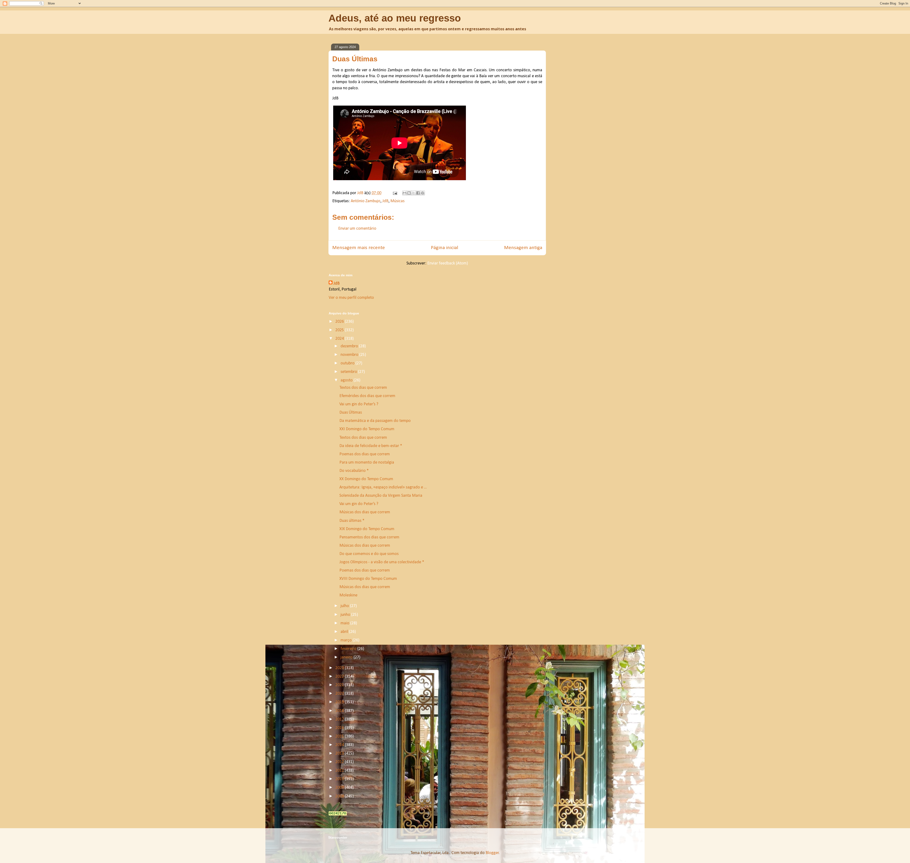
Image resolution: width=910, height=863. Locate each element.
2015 (340, 736)
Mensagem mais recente (358, 247)
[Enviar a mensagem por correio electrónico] (394, 193)
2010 (340, 779)
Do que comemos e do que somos (369, 554)
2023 (340, 668)
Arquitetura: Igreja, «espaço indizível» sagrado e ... (383, 487)
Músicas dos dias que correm (364, 512)
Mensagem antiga (523, 247)
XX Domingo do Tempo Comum (366, 479)
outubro (348, 363)
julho (345, 606)
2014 (340, 745)
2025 (340, 330)
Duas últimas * (351, 521)
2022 (340, 676)
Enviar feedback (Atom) (447, 263)
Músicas (397, 201)
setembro (349, 372)
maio (345, 623)
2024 (340, 338)
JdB (385, 201)
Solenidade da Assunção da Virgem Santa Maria (380, 495)
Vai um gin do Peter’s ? (359, 404)
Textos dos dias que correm (363, 387)
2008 (340, 796)
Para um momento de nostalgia (366, 462)
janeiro (347, 657)
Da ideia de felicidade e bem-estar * (370, 446)
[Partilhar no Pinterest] (422, 193)
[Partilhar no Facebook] (418, 193)
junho (346, 615)
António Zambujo (365, 201)
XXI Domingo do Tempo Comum (366, 429)
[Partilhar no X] (413, 193)
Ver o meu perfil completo (351, 297)
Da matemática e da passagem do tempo (375, 421)
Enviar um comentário (357, 228)
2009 (340, 787)
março (347, 640)
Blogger (492, 853)
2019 (340, 702)
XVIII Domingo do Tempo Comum (368, 579)
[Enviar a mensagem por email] (404, 193)
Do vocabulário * (354, 471)
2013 (340, 753)
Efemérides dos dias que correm (367, 396)
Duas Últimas (350, 412)
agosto (347, 380)
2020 (340, 693)
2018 (340, 711)
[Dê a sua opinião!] (409, 193)
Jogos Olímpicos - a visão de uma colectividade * (381, 562)
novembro (350, 355)
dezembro (350, 346)
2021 (340, 685)
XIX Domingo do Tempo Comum (366, 529)
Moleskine (348, 595)
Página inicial (444, 247)
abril (345, 632)
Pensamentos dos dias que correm (369, 537)
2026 (340, 321)
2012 (340, 762)
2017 (340, 719)
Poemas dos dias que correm (364, 454)
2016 (340, 728)
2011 (340, 770)
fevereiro (349, 649)
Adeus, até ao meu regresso (394, 18)
